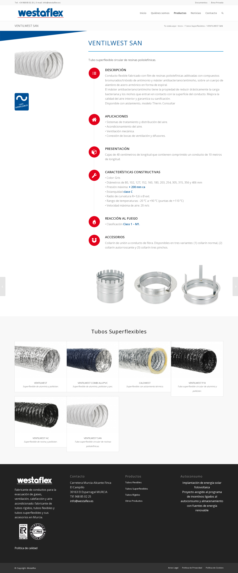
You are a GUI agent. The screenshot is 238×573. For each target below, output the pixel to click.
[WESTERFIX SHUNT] (235, 286)
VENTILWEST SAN (27, 26)
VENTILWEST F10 (197, 382)
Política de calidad (26, 548)
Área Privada (217, 2)
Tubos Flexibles (133, 482)
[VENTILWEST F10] (197, 359)
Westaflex (31, 568)
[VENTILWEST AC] (41, 414)
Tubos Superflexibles (195, 26)
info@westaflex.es (81, 501)
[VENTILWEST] (41, 359)
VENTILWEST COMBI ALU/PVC (93, 382)
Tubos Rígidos (132, 494)
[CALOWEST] (145, 359)
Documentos (201, 2)
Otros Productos (134, 500)
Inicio (180, 26)
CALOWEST (145, 382)
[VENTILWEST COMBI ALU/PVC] (93, 359)
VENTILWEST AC (41, 438)
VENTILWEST (40, 382)
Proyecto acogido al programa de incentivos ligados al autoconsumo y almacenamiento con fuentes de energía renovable (202, 501)
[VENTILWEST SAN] (93, 414)
